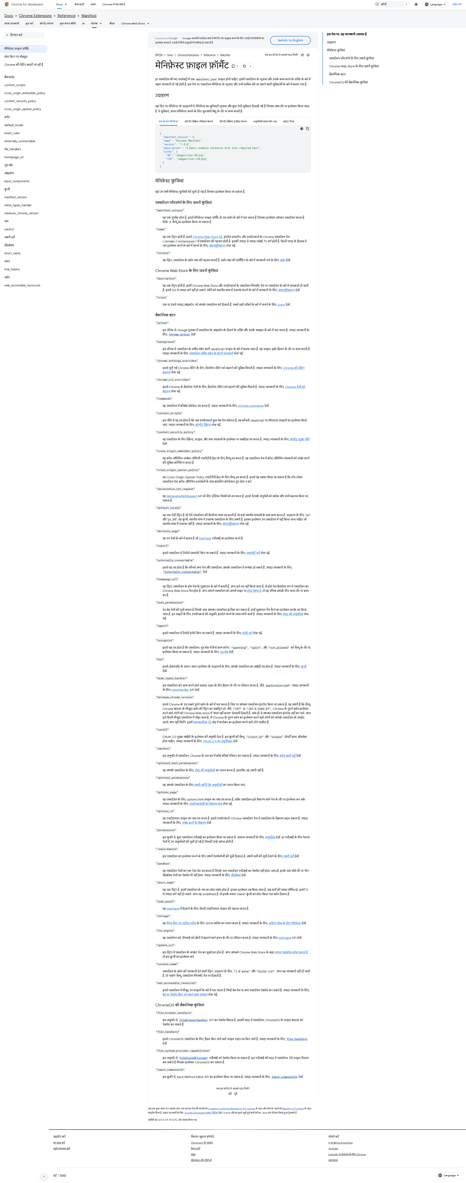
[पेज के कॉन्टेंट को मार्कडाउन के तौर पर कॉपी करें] (245, 66)
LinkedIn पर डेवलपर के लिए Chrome (347, 1154)
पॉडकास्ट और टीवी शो (201, 1160)
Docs (59, 4)
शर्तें (54, 1175)
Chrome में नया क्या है (113, 4)
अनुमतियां (270, 837)
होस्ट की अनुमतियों (205, 770)
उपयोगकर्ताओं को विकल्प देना (205, 804)
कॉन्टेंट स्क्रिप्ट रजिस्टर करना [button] (199, 121)
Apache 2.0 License (293, 1108)
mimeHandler (180, 690)
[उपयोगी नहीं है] (308, 55)
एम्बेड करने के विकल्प (194, 823)
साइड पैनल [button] (288, 121)
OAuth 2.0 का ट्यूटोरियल (217, 741)
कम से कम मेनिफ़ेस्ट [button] (168, 121)
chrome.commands (251, 406)
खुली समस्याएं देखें (61, 1148)
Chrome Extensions (35, 15)
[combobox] (392, 4)
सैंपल (112, 23)
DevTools (205, 538)
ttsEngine (285, 938)
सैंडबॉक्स (236, 875)
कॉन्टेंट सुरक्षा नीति (300, 439)
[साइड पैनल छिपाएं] (44, 1176)
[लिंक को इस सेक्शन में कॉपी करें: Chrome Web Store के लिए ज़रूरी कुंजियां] (221, 271)
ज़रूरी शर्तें (288, 856)
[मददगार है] (302, 55)
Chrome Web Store (133, 23)
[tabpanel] (233, 149)
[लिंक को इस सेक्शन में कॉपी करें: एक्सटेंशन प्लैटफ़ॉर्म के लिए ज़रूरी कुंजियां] (215, 203)
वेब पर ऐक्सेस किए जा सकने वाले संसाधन (185, 995)
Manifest (88, 15)
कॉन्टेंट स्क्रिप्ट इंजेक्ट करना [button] (233, 121)
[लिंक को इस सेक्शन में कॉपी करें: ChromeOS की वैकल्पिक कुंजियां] (207, 1005)
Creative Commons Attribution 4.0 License (231, 1108)
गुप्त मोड (224, 652)
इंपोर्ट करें (247, 633)
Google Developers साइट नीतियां (201, 1112)
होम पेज (159, 54)
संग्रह (193, 1154)
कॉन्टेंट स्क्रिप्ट (203, 425)
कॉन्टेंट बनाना (46, 23)
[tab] (168, 121)
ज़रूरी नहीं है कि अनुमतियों (208, 785)
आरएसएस (333, 1160)
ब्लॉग (93, 4)
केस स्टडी (79, 4)
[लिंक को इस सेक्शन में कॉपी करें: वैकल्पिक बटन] (179, 315)
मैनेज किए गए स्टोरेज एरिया (181, 923)
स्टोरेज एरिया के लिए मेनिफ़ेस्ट (285, 923)
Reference (67, 15)
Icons (281, 305)
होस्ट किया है (254, 591)
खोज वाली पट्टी (288, 756)
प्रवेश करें (457, 4)
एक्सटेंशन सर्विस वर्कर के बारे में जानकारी (211, 353)
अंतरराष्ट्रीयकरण (217, 246)
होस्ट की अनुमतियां (293, 614)
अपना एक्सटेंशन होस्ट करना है (291, 952)
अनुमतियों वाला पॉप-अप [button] (265, 121)
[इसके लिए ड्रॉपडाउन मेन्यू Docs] (67, 4)
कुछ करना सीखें (68, 23)
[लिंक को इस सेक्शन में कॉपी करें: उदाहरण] (172, 96)
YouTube (333, 1148)
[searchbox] (24, 35)
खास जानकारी (11, 23)
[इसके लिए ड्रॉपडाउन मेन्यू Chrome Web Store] (149, 23)
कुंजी (303, 667)
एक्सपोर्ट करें (253, 553)
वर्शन (282, 260)
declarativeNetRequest (182, 496)
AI (83, 23)
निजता (63, 1175)
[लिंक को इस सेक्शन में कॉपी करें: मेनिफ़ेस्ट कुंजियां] (187, 181)
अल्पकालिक (200, 722)
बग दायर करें (59, 1142)
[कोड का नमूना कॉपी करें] (308, 129)
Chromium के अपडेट (202, 1142)
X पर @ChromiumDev (340, 1142)
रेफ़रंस (94, 23)
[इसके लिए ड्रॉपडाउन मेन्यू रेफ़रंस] (101, 23)
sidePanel (173, 909)
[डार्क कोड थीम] (302, 129)
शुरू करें (29, 23)
